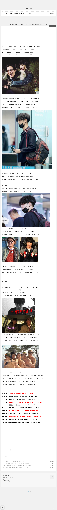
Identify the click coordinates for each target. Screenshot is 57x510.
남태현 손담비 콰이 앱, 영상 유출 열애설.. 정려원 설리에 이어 (15, 467)
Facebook (10, 508)
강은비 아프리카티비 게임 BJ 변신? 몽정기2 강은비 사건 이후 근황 (16, 461)
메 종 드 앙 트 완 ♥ (8, 475)
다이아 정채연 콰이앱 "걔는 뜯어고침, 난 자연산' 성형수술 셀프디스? (16, 465)
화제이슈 (5, 456)
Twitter (7, 508)
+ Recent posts (4, 499)
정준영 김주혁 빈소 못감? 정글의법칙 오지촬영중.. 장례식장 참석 (17, 13)
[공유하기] (7, 450)
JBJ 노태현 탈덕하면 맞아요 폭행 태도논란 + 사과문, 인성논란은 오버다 (17, 459)
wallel (55, 508)
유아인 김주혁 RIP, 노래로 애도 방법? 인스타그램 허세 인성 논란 (15, 463)
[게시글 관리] (8, 450)
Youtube (13, 508)
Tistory (48, 508)
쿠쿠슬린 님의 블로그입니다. (9, 477)
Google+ (16, 508)
